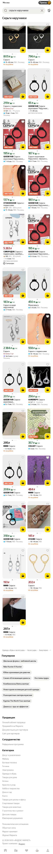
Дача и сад (7, 792)
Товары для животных (11, 807)
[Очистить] (42, 10)
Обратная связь (9, 828)
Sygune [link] (31, 539)
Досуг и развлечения (11, 755)
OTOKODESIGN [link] (9, 203)
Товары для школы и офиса (14, 800)
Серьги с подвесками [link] (12, 106)
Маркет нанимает (9, 831)
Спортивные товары (11, 803)
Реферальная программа (13, 744)
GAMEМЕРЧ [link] (33, 400)
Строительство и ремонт (12, 811)
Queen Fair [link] (33, 106)
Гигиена (5, 766)
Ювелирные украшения (12, 818)
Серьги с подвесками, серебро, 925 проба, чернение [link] (13, 253)
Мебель (5, 759)
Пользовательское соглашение (15, 824)
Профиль (47, 850)
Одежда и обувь (9, 774)
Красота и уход (8, 785)
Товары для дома (9, 777)
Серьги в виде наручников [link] (9, 306)
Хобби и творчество (11, 788)
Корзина (37, 850)
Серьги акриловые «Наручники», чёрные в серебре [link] (13, 401)
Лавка (16, 850)
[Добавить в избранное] (23, 24)
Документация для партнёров (15, 730)
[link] (20, 661)
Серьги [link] (6, 60)
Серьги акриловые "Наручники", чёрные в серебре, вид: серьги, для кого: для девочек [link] (39, 107)
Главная (5, 850)
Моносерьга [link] (33, 305)
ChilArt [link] (32, 446)
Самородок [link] (9, 252)
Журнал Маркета (9, 835)
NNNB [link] (5, 446)
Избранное (26, 850)
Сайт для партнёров (11, 733)
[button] (49, 10)
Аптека (5, 781)
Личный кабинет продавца (13, 722)
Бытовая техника (9, 763)
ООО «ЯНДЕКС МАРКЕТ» (20, 840)
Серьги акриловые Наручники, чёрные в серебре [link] (13, 158)
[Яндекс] (21, 844)
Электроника (8, 770)
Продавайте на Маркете (12, 726)
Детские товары (9, 814)
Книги (4, 796)
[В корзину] (23, 50)
